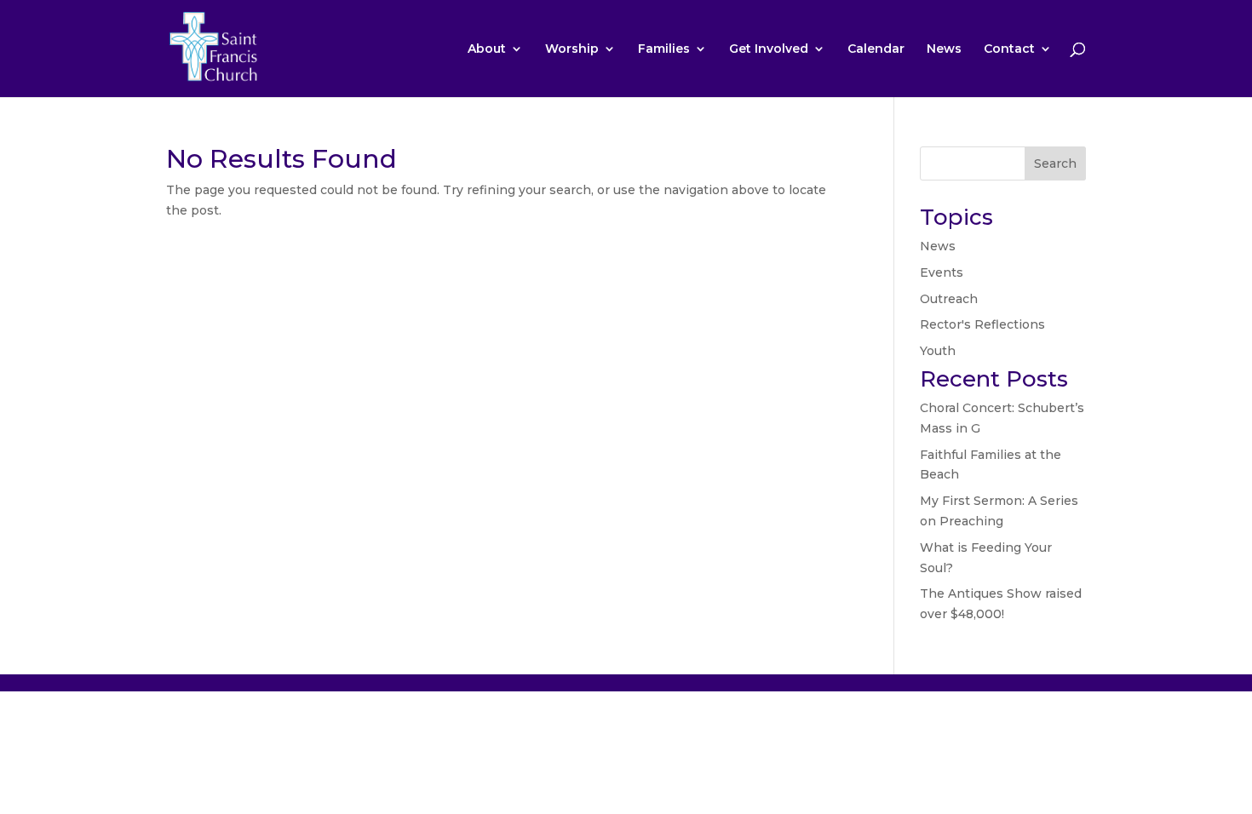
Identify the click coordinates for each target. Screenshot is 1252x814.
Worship (572, 49)
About (487, 49)
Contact (1009, 49)
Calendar (876, 49)
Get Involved (768, 49)
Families (664, 49)
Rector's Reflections (982, 324)
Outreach (949, 299)
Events (941, 272)
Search (1055, 163)
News (944, 49)
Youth (938, 350)
